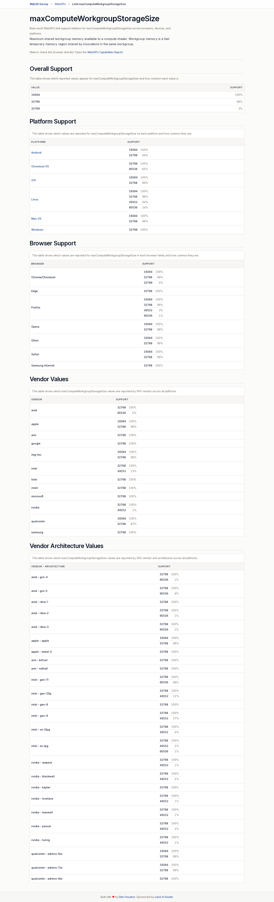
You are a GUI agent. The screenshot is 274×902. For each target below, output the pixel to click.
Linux (34, 199)
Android (36, 152)
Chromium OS (40, 166)
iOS (33, 180)
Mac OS (36, 218)
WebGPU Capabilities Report (105, 52)
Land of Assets (164, 896)
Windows (37, 229)
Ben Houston (127, 896)
